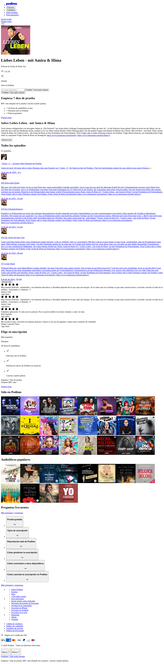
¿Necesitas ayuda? (18, 596)
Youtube (14, 619)
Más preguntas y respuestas (12, 513)
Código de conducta (14, 624)
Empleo (14, 592)
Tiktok (14, 617)
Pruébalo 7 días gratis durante (13, 656)
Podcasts (10, 7)
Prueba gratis (6, 21)
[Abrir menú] (3, 24)
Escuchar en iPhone (19, 608)
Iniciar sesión (6, 19)
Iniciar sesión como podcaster (23, 601)
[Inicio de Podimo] (11, 5)
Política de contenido (14, 626)
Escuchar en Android (19, 610)
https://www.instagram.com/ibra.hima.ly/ (94, 135)
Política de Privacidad (15, 631)
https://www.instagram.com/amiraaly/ (62, 135)
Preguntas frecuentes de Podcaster (25, 603)
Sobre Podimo (12, 12)
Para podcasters (12, 15)
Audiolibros (11, 10)
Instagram (15, 615)
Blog (13, 594)
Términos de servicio (14, 628)
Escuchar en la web (19, 612)
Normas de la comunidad (21, 606)
